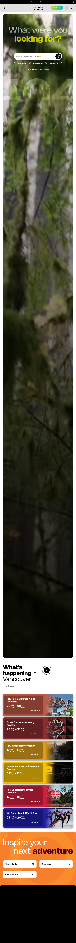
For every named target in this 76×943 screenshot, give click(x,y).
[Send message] (58, 56)
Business (43, 2)
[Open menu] (71, 8)
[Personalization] (66, 8)
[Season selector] (47, 670)
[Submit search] (73, 2)
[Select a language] (5, 8)
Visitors (33, 2)
